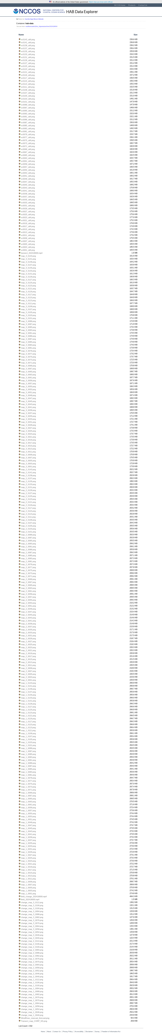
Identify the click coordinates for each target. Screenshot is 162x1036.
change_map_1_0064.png (32, 1003)
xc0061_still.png (28, 161)
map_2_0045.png (28, 615)
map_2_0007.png (28, 671)
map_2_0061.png (28, 591)
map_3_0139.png (28, 262)
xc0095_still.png (28, 111)
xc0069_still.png (28, 149)
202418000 (53, 26)
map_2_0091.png (28, 547)
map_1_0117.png (28, 722)
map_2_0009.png (28, 668)
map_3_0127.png (28, 280)
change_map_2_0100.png (32, 947)
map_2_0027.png (28, 642)
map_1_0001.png (28, 894)
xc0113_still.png (28, 84)
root (26, 26)
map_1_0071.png (28, 790)
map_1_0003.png (28, 891)
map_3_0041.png (28, 407)
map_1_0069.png (28, 793)
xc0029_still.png (28, 209)
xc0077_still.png (28, 137)
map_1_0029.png (28, 852)
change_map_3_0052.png (32, 932)
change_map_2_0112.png (32, 941)
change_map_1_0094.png (32, 988)
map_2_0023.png (28, 647)
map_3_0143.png (28, 256)
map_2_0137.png (28, 478)
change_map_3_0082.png (32, 917)
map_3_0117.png (28, 295)
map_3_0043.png (28, 404)
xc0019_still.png (28, 223)
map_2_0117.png (28, 508)
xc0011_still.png (28, 235)
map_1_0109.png (28, 733)
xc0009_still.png (28, 238)
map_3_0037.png (28, 413)
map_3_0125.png (28, 283)
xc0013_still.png (28, 232)
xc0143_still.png (28, 40)
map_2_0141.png (28, 473)
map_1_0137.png (28, 692)
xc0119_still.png (28, 75)
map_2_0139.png (28, 475)
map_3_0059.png (28, 381)
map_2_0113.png (28, 514)
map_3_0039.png (28, 410)
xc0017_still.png (28, 226)
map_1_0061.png (28, 805)
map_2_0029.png (28, 639)
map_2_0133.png (28, 484)
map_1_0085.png (28, 769)
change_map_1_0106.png (32, 983)
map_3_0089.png (28, 336)
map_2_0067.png (28, 582)
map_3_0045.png (28, 401)
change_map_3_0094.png (32, 911)
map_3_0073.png (28, 360)
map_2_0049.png (28, 609)
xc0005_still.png (28, 244)
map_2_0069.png (28, 579)
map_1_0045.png (28, 828)
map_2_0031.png (28, 636)
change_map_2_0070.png (32, 962)
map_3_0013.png (28, 449)
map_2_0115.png (28, 511)
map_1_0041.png (28, 834)
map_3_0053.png (28, 389)
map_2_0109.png (28, 520)
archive (46, 26)
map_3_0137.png (28, 265)
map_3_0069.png (28, 366)
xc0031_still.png (28, 206)
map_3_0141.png (28, 259)
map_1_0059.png (28, 808)
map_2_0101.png (28, 532)
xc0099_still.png (28, 105)
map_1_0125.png (28, 710)
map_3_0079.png (28, 351)
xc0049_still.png (28, 179)
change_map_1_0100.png (32, 986)
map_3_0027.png (28, 428)
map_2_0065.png (28, 585)
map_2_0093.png (28, 544)
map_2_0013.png (28, 662)
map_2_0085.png (28, 556)
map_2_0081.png (28, 561)
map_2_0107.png (28, 523)
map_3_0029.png (28, 425)
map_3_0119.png (28, 292)
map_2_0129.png (28, 490)
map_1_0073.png (28, 787)
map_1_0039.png (28, 837)
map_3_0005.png (28, 461)
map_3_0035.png (28, 416)
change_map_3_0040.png (32, 938)
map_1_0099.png (28, 748)
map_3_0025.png (28, 431)
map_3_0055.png (28, 387)
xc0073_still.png (28, 143)
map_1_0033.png (28, 846)
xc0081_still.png (28, 131)
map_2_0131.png (28, 487)
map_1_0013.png (28, 876)
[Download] (20, 40)
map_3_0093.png (28, 330)
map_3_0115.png (28, 298)
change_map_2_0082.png (32, 956)
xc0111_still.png (28, 87)
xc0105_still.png (28, 96)
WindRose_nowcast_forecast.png (35, 1018)
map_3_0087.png (28, 339)
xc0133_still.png (28, 54)
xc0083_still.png (28, 129)
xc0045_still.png (28, 185)
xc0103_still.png (28, 99)
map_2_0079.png (28, 564)
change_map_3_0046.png (32, 935)
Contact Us (142, 5)
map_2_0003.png (28, 677)
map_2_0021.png (28, 650)
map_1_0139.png (28, 689)
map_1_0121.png (28, 716)
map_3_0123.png (28, 286)
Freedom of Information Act (111, 1031)
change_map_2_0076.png (32, 959)
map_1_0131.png (28, 701)
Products (131, 5)
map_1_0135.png (28, 695)
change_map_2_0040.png (32, 977)
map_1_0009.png (28, 882)
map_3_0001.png (28, 467)
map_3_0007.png (28, 458)
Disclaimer (89, 1031)
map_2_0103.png (28, 529)
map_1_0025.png (28, 858)
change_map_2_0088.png (32, 953)
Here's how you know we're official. (101, 2)
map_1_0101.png (28, 745)
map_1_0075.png (28, 784)
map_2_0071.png (28, 576)
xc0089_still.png (28, 120)
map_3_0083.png (28, 345)
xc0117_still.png (28, 78)
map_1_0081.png (28, 775)
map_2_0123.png (28, 499)
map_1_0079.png (28, 778)
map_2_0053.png (28, 603)
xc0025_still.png (28, 215)
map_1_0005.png (28, 888)
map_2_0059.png (28, 594)
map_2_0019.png (28, 653)
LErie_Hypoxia (39, 26)
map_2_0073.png (28, 573)
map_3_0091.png (28, 333)
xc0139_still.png (28, 45)
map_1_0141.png (28, 686)
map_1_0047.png (28, 825)
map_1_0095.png (28, 754)
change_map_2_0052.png (32, 971)
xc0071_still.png (28, 146)
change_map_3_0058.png (32, 929)
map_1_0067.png (28, 796)
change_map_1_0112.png (32, 980)
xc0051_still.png (28, 176)
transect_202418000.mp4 (31, 253)
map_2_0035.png (28, 630)
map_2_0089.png (28, 550)
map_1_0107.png (28, 736)
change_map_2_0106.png (32, 944)
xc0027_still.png (28, 212)
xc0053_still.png (28, 173)
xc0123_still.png (28, 69)
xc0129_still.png (28, 60)
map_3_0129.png (28, 277)
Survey (97, 1031)
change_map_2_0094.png (32, 950)
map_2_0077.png (28, 567)
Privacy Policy (68, 1031)
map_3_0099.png (28, 321)
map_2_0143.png (28, 470)
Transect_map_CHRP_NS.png (34, 1021)
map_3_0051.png (28, 392)
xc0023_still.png (28, 217)
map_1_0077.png (28, 781)
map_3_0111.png (28, 303)
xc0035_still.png (28, 200)
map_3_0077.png (28, 354)
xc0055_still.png (28, 170)
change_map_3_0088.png (32, 914)
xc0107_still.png (28, 93)
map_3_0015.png (28, 446)
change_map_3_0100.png (32, 908)
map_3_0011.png (28, 452)
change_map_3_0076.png (32, 920)
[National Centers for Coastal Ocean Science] (39, 12)
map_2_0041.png (28, 621)
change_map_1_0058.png (32, 1006)
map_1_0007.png (28, 885)
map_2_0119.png (28, 505)
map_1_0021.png (28, 864)
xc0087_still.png (28, 123)
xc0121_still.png (28, 72)
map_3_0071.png (28, 363)
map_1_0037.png (28, 840)
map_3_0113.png (28, 301)
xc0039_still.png (28, 194)
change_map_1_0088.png (32, 991)
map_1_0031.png (28, 849)
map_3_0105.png (28, 312)
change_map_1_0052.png (32, 1009)
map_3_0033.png (28, 419)
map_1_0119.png (28, 719)
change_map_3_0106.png (32, 905)
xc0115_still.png (28, 81)
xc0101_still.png (28, 102)
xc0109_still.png (28, 90)
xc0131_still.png (28, 57)
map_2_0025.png (28, 644)
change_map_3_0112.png (32, 902)
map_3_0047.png (28, 398)
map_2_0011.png (28, 665)
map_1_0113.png (28, 728)
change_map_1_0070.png (32, 1000)
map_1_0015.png (28, 873)
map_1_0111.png (28, 730)
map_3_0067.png (28, 369)
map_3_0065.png (28, 372)
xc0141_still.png (28, 43)
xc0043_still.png (28, 188)
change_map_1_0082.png (32, 994)
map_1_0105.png (28, 739)
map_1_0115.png (28, 725)
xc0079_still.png (28, 134)
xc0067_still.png (28, 152)
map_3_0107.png (28, 309)
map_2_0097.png (28, 538)
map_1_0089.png (28, 763)
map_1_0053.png (28, 816)
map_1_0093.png (28, 757)
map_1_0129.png (28, 704)
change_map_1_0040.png (32, 1015)
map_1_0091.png (28, 760)
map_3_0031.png (28, 422)
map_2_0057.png (28, 597)
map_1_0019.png (28, 867)
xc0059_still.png (28, 164)
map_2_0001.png (28, 680)
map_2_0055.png (28, 600)
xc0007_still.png (28, 241)
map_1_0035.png (28, 843)
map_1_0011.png (28, 879)
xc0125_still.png (28, 66)
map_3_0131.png (28, 274)
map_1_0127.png (28, 707)
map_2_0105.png (28, 526)
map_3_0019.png (28, 440)
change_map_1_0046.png (32, 1012)
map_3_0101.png (28, 318)
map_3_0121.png (28, 289)
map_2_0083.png (28, 558)
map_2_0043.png (28, 618)
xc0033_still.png (28, 203)
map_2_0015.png (28, 659)
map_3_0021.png (28, 437)
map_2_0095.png (28, 541)
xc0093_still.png (28, 114)
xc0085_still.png (28, 126)
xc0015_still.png (28, 229)
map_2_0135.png (28, 481)
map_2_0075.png (28, 570)
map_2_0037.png (28, 627)
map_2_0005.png (28, 674)
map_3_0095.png (28, 327)
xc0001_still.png (28, 250)
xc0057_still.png (28, 167)
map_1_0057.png (28, 811)
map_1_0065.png (28, 799)
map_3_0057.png (28, 384)
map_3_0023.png (28, 434)
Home (43, 1031)
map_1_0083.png (28, 772)
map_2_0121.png (28, 502)
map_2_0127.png (28, 493)
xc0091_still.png (28, 117)
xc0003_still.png (28, 247)
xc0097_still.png (28, 108)
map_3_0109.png (28, 306)
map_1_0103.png (28, 742)
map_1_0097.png (28, 751)
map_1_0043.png (28, 831)
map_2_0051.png (28, 606)
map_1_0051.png (28, 819)
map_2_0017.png (28, 656)
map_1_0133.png (28, 698)
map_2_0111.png (28, 517)
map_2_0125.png (28, 496)
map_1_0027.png (28, 855)
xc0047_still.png (28, 182)
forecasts (31, 26)
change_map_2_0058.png (32, 968)
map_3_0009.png (28, 455)
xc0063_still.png (28, 158)
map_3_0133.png (28, 271)
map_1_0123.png (28, 713)
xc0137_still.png (28, 48)
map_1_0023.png (28, 861)
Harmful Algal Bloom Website (34, 19)
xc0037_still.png (28, 197)
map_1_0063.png (28, 802)
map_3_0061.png (28, 378)
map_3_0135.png (28, 268)
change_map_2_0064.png (32, 965)
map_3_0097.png (28, 324)
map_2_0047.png (28, 612)
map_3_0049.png (28, 395)
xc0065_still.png (28, 155)
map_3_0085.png (28, 342)
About (49, 1031)
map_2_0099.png (28, 535)
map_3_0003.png (28, 464)
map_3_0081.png (28, 348)
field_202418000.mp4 (30, 900)
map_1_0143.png (28, 683)
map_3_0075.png (28, 357)
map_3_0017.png (28, 443)
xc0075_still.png (28, 140)
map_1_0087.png (28, 766)
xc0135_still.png (28, 51)
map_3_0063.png (28, 375)
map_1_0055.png (28, 814)
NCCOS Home (119, 5)
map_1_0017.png (28, 870)
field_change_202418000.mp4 (34, 897)
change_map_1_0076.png (32, 997)
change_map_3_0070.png (32, 923)
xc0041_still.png (28, 191)
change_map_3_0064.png (32, 926)
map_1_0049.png (28, 822)
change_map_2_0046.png (32, 974)
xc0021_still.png (28, 220)
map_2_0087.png (28, 553)
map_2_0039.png (28, 624)
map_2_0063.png (28, 588)
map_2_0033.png (28, 633)
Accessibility (79, 1031)
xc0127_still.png (28, 63)
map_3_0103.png (28, 315)
